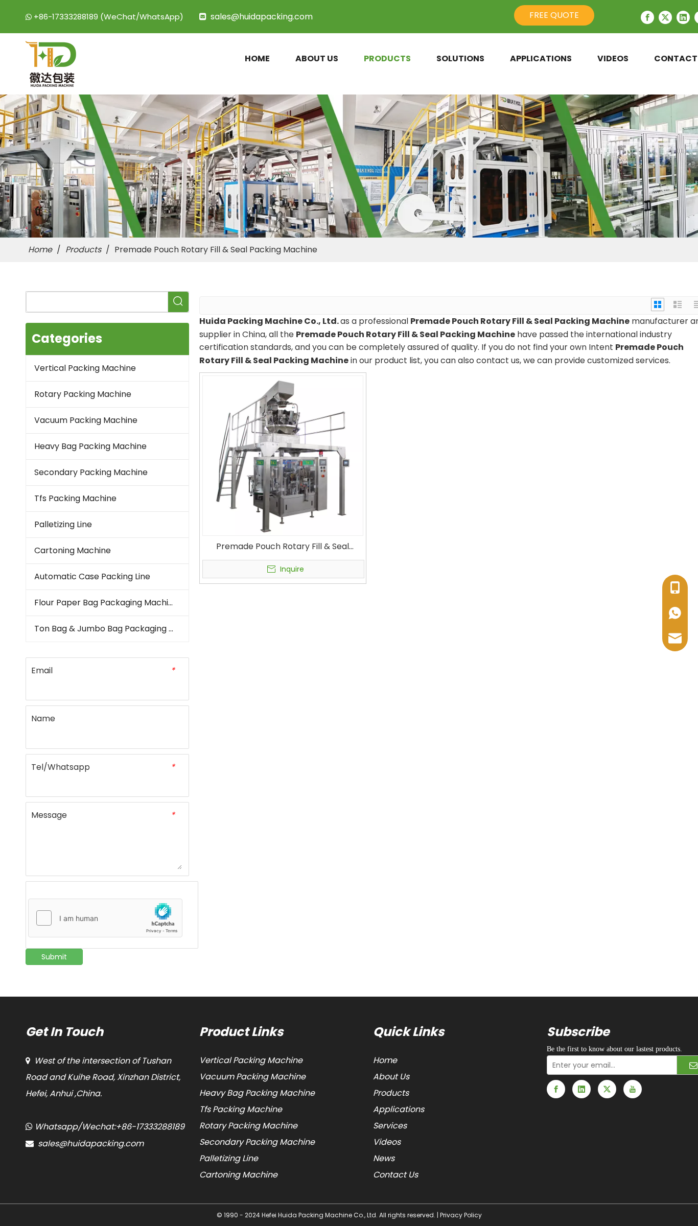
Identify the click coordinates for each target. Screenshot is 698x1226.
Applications (398, 1109)
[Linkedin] (683, 17)
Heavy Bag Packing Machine (90, 446)
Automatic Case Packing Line (92, 576)
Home (385, 1060)
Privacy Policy (461, 1215)
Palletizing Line (63, 524)
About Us (391, 1076)
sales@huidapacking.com (262, 16)
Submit (54, 957)
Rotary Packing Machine (82, 394)
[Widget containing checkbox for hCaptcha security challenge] (105, 918)
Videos (387, 1142)
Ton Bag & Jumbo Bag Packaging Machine (111, 628)
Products (391, 1093)
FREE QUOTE (554, 15)
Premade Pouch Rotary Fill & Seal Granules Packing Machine (282, 546)
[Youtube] (632, 1089)
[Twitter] (665, 17)
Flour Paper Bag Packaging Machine (106, 602)
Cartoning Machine (72, 550)
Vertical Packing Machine (85, 368)
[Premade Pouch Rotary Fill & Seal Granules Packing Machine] (283, 455)
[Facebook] (647, 17)
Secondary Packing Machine (91, 472)
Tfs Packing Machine (75, 498)
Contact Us (395, 1175)
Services (390, 1125)
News (383, 1158)
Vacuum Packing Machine (85, 420)
